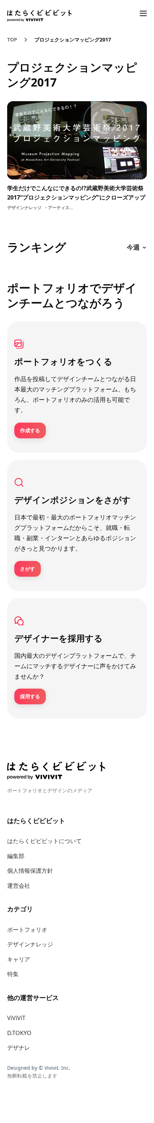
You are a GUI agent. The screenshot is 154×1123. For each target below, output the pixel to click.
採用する (30, 696)
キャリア (18, 959)
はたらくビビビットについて (44, 841)
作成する (30, 430)
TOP (12, 39)
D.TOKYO (19, 1033)
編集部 (15, 856)
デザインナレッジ (30, 944)
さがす (27, 568)
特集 (13, 974)
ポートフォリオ (27, 930)
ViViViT (16, 1018)
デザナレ (18, 1047)
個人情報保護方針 (30, 871)
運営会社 (18, 886)
